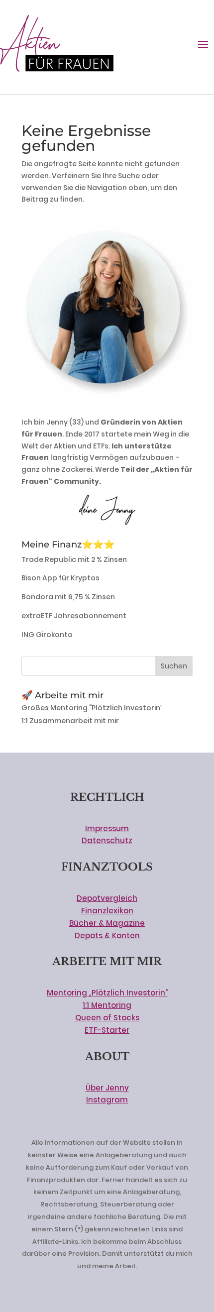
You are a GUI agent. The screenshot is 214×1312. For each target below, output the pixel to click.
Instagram (107, 1099)
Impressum (107, 828)
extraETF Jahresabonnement (73, 616)
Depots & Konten (107, 935)
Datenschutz (107, 840)
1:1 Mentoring (107, 1005)
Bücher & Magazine (107, 923)
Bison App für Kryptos (60, 578)
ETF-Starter (107, 1030)
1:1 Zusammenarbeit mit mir (70, 721)
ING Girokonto (47, 635)
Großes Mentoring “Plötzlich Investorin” (92, 708)
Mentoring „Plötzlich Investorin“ (107, 992)
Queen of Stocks (107, 1017)
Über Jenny (107, 1088)
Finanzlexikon (107, 910)
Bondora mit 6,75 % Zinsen (68, 597)
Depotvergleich (107, 898)
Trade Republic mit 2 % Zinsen (74, 559)
